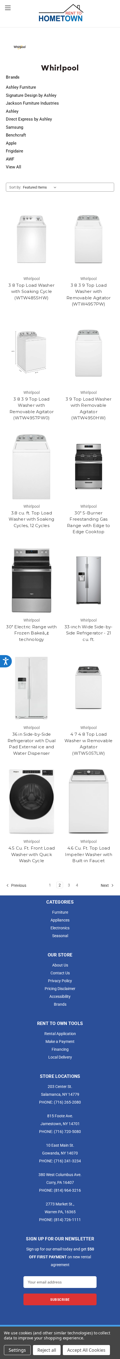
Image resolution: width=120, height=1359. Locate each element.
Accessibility (60, 996)
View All (13, 167)
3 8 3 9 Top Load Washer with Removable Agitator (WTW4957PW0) (31, 408)
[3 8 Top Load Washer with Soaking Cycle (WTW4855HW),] (31, 239)
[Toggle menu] (7, 7)
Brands (60, 1004)
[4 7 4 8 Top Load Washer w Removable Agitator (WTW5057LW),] (89, 688)
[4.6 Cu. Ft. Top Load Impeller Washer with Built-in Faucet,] (89, 801)
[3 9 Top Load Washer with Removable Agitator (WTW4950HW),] (89, 352)
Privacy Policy (60, 980)
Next (105, 885)
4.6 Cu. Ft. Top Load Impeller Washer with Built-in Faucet (88, 854)
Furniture (60, 912)
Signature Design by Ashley (31, 95)
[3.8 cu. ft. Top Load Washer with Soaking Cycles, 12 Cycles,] (31, 466)
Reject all (46, 1350)
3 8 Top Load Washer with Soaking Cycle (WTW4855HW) (31, 291)
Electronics (60, 927)
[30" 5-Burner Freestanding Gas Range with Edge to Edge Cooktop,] (89, 466)
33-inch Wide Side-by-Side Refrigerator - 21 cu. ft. (88, 633)
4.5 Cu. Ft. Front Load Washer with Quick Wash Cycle (31, 854)
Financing (60, 1049)
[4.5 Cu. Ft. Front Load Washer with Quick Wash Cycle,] (31, 801)
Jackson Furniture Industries (32, 103)
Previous (18, 885)
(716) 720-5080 (67, 1131)
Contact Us (60, 972)
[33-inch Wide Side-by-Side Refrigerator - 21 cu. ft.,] (89, 580)
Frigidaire (14, 151)
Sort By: (15, 187)
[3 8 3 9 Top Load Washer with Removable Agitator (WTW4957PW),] (89, 239)
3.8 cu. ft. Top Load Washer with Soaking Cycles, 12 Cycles (31, 519)
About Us (60, 965)
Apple (11, 143)
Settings (17, 1350)
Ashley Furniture (21, 87)
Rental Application (60, 1033)
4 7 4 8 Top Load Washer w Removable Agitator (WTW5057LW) (88, 744)
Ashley (12, 111)
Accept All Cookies (86, 1350)
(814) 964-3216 (67, 1190)
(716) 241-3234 (67, 1160)
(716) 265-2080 (67, 1102)
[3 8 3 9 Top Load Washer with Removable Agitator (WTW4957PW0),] (31, 352)
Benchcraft (16, 135)
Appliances (60, 920)
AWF (10, 159)
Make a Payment (60, 1041)
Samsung (14, 127)
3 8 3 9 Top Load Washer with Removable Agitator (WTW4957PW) (88, 295)
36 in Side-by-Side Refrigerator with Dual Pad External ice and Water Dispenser (32, 744)
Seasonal (60, 935)
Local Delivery (60, 1057)
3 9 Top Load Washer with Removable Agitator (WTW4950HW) (89, 408)
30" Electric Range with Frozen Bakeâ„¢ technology (31, 633)
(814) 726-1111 (67, 1219)
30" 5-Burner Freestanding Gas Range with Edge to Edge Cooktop (88, 522)
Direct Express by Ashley (29, 119)
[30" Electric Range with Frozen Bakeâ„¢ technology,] (31, 580)
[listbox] (40, 187)
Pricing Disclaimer (60, 988)
